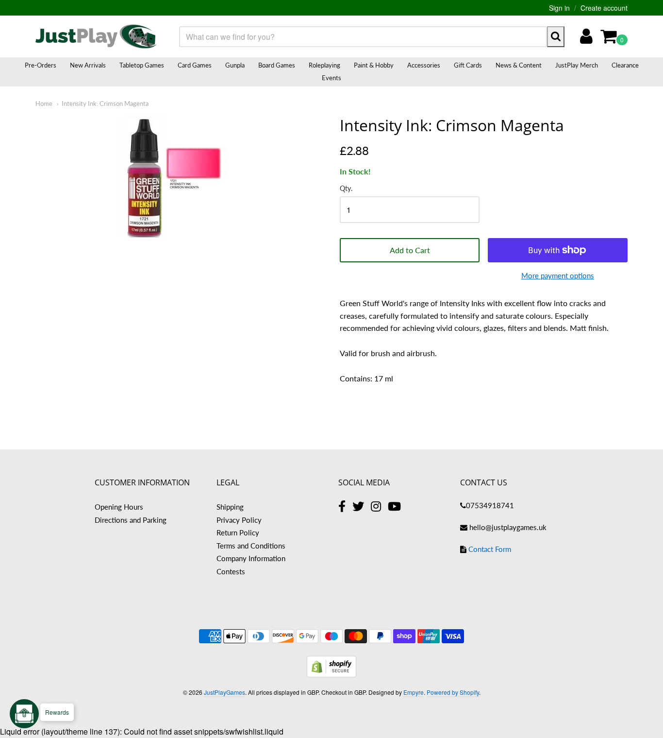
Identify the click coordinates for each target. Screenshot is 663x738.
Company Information (250, 558)
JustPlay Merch (576, 65)
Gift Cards (468, 65)
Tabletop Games (141, 65)
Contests (230, 571)
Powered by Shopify (453, 692)
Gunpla (235, 65)
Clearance (625, 65)
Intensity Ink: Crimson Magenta (105, 103)
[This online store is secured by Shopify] (331, 674)
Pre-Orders (40, 65)
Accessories (423, 65)
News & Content (519, 65)
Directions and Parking (130, 519)
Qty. (346, 188)
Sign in (559, 8)
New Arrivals (88, 65)
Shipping (230, 506)
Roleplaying (324, 65)
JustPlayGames (224, 692)
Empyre (413, 692)
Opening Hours (119, 506)
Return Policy (237, 532)
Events (331, 78)
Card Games (195, 65)
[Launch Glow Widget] (24, 713)
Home (43, 103)
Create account (604, 8)
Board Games (276, 65)
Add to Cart (410, 250)
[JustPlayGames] (96, 36)
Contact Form (489, 549)
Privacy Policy (239, 519)
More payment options (557, 275)
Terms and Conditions (250, 545)
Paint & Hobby (374, 65)
